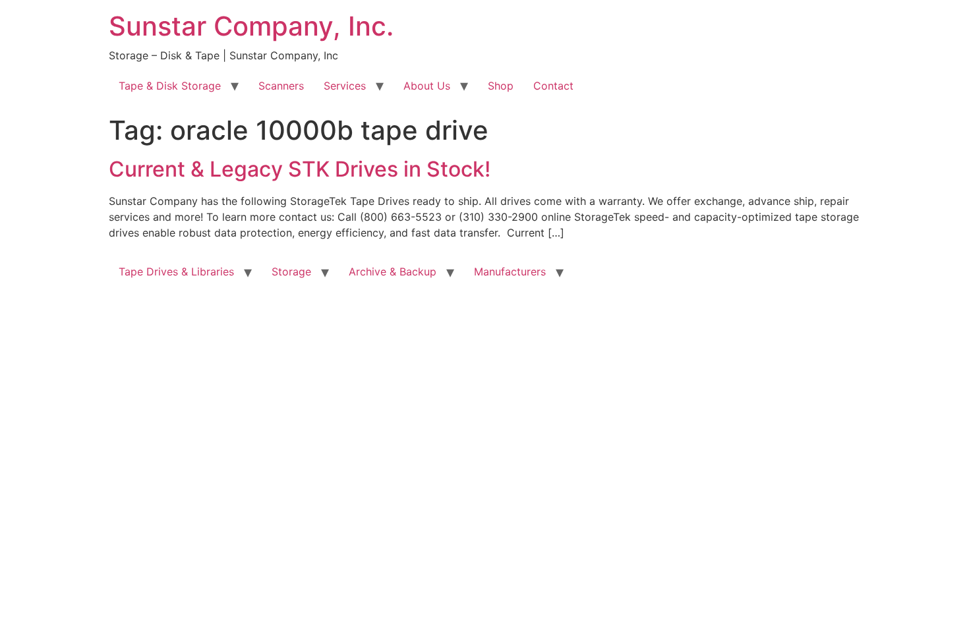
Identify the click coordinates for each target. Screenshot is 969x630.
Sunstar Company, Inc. (251, 26)
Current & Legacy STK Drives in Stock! (299, 169)
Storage (291, 271)
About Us (426, 85)
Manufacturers (510, 271)
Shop (501, 85)
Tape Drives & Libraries (176, 271)
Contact (553, 85)
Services (345, 85)
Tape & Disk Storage (170, 85)
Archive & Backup (392, 271)
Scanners (281, 85)
